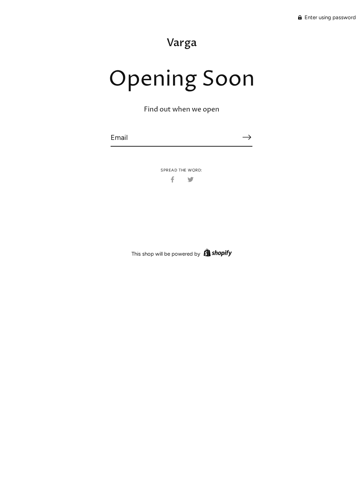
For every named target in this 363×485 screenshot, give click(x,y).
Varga (182, 43)
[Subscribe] (247, 137)
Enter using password (329, 17)
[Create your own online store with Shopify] (217, 254)
